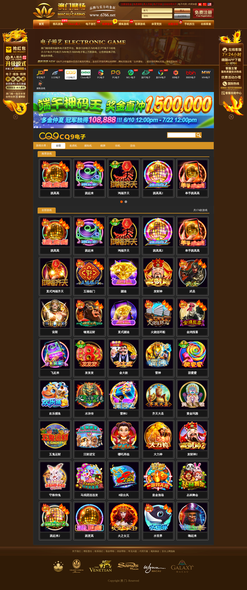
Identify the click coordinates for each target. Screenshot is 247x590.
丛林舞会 (192, 495)
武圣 (192, 193)
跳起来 (89, 250)
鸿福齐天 (123, 250)
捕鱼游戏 (124, 24)
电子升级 (158, 4)
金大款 (123, 372)
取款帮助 (110, 551)
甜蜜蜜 (192, 372)
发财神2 (192, 454)
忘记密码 (182, 16)
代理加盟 (192, 4)
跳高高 (55, 250)
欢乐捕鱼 (55, 413)
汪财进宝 (89, 454)
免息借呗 (137, 4)
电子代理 (182, 4)
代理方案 (143, 551)
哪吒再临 (123, 454)
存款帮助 (121, 551)
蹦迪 (124, 193)
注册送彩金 (126, 4)
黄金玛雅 (192, 413)
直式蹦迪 (123, 332)
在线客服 (206, 24)
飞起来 (55, 372)
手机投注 (189, 24)
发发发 (89, 372)
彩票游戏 (140, 24)
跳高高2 (158, 250)
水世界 (158, 535)
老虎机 (73, 145)
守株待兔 (55, 495)
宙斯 (55, 332)
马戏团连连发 (89, 495)
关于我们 (76, 551)
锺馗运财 (89, 332)
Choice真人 (74, 24)
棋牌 (102, 145)
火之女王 (123, 535)
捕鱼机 (88, 145)
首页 (41, 24)
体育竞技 (157, 24)
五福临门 (89, 193)
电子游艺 (91, 24)
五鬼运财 (55, 454)
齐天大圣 (158, 413)
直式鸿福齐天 (55, 193)
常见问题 (132, 551)
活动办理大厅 (170, 4)
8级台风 (124, 495)
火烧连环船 (158, 332)
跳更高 (89, 535)
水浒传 (89, 413)
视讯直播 (58, 24)
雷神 (158, 372)
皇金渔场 (158, 495)
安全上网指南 (168, 551)
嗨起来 (192, 535)
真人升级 (147, 4)
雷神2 (123, 413)
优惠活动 (173, 24)
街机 (117, 145)
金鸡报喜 (192, 332)
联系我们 (99, 551)
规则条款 (155, 551)
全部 (58, 145)
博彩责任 (87, 551)
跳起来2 (55, 535)
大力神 (158, 454)
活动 (132, 145)
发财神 (158, 193)
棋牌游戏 (107, 24)
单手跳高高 (192, 250)
